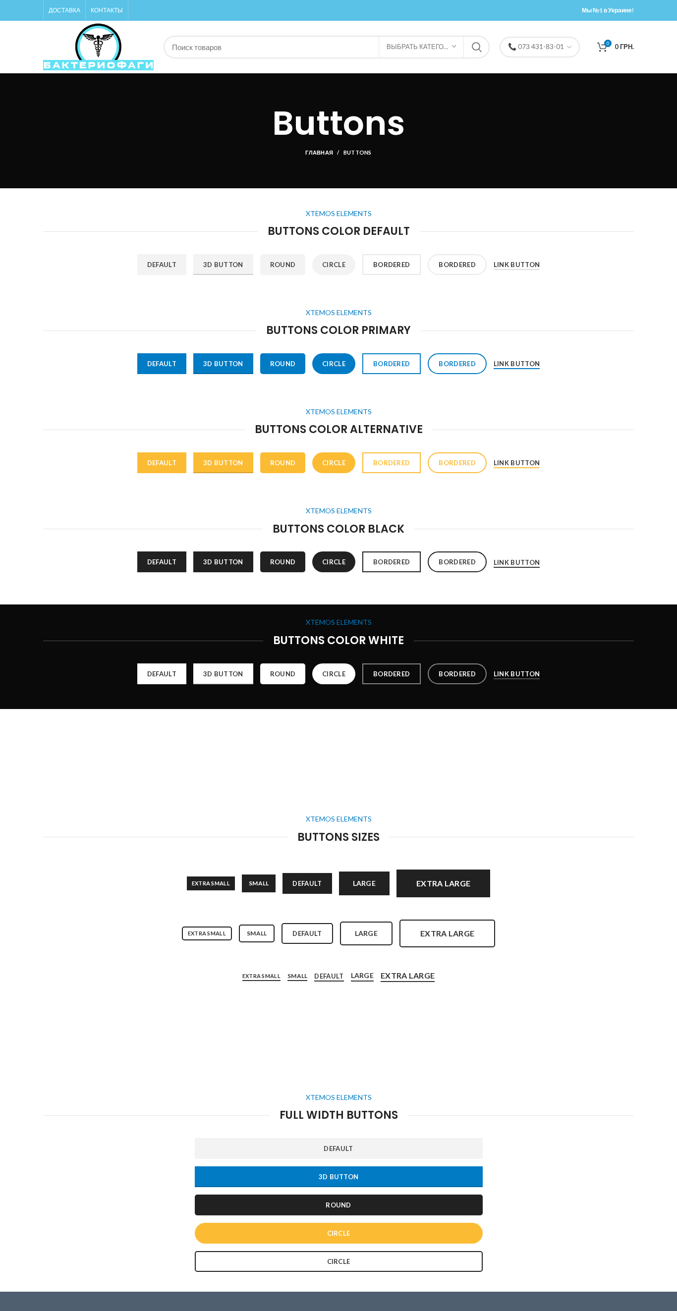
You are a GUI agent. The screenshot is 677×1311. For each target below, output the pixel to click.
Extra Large (408, 975)
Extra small (211, 883)
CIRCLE (338, 1233)
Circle (333, 265)
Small (257, 933)
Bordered (391, 265)
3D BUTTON (339, 1177)
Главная (319, 152)
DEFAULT (338, 1148)
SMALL (259, 883)
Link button (517, 265)
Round (283, 265)
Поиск (476, 47)
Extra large (443, 883)
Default (161, 265)
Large (364, 883)
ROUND (338, 1205)
